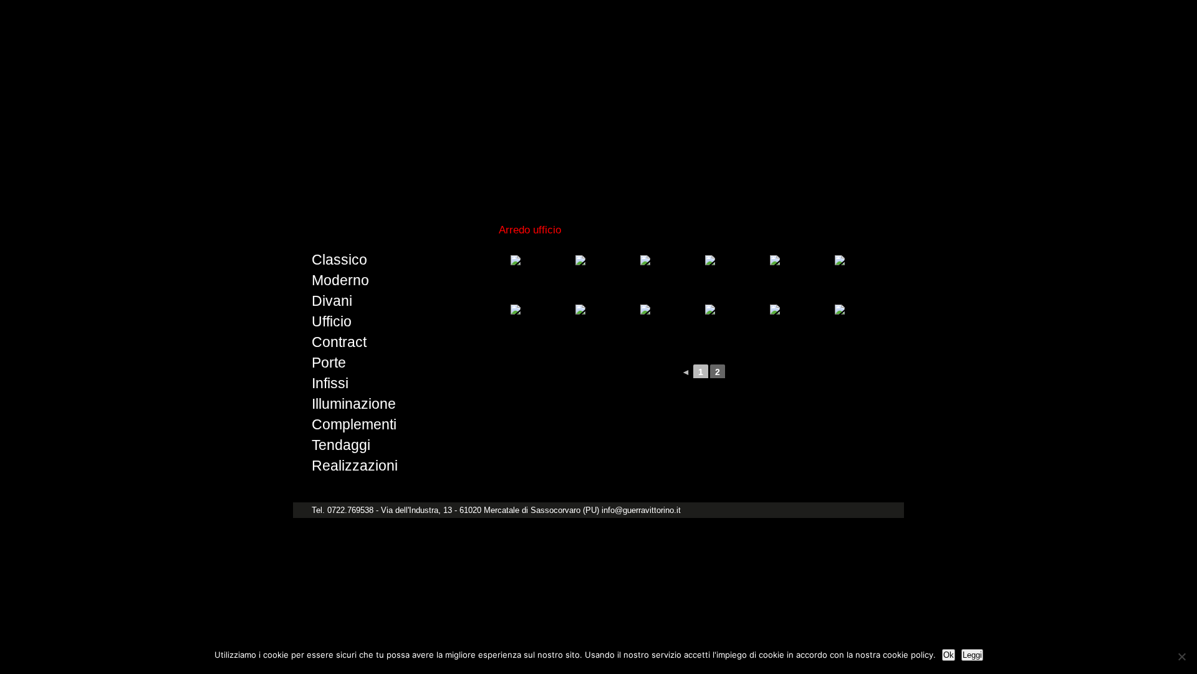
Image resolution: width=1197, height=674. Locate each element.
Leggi (972, 655)
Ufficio (332, 321)
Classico (339, 260)
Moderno (340, 280)
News (804, 187)
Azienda (684, 187)
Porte (329, 362)
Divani (332, 301)
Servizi (748, 187)
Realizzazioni (355, 465)
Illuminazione (354, 404)
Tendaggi (341, 445)
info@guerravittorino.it (641, 510)
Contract (339, 342)
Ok (948, 655)
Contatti (862, 187)
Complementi (354, 424)
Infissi (330, 383)
